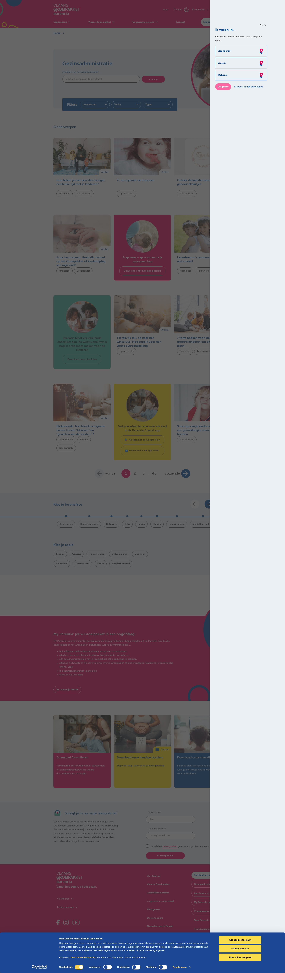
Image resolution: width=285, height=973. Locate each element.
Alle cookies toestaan (240, 940)
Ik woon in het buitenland (248, 86)
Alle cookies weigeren (240, 957)
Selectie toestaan (240, 948)
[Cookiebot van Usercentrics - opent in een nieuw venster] (39, 967)
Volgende (223, 86)
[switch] (107, 967)
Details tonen (179, 967)
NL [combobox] (261, 25)
